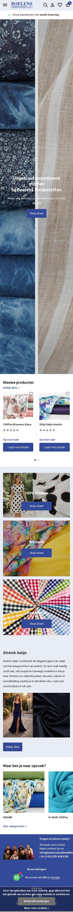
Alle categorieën (13, 826)
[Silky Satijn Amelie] (54, 406)
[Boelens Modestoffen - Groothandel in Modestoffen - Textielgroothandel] (26, 5)
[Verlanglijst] (60, 5)
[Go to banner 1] (36, 495)
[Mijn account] (52, 5)
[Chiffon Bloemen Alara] (18, 406)
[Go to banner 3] (36, 607)
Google (55, 877)
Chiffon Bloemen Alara (17, 424)
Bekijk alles (10, 387)
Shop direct (36, 213)
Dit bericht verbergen (36, 901)
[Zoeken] (45, 5)
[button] (35, 460)
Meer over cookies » (36, 908)
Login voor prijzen (18, 447)
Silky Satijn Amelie (50, 424)
